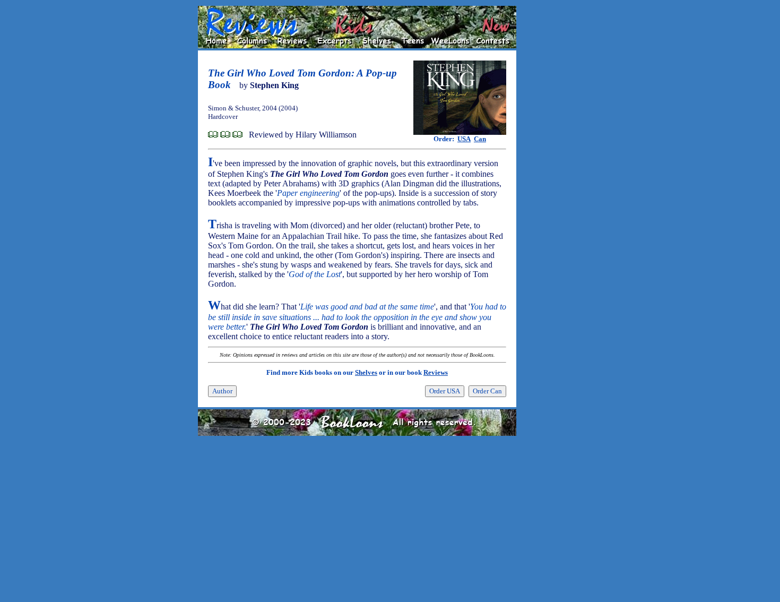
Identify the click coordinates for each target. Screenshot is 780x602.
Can (480, 139)
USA (464, 139)
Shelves (366, 372)
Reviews (435, 372)
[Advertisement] (550, 165)
